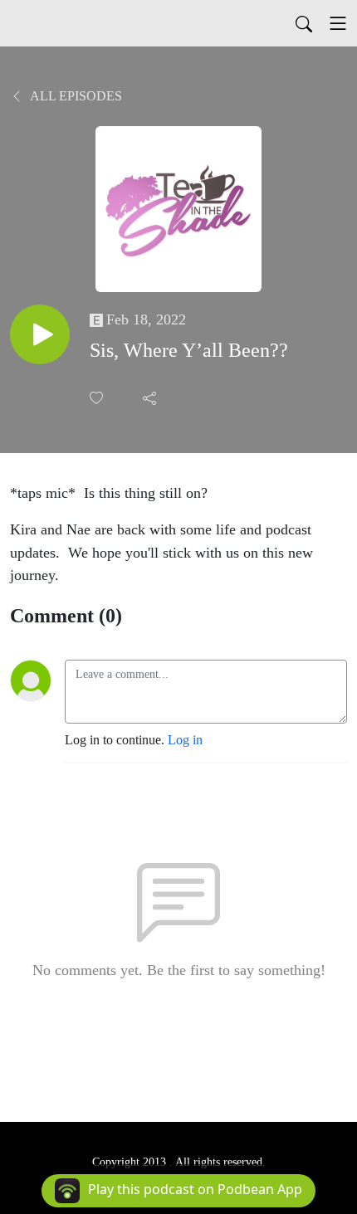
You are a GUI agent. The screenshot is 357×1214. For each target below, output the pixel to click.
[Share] (151, 397)
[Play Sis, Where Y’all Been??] (40, 334)
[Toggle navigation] (338, 23)
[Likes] (98, 398)
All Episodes (74, 96)
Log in (185, 740)
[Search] (304, 23)
